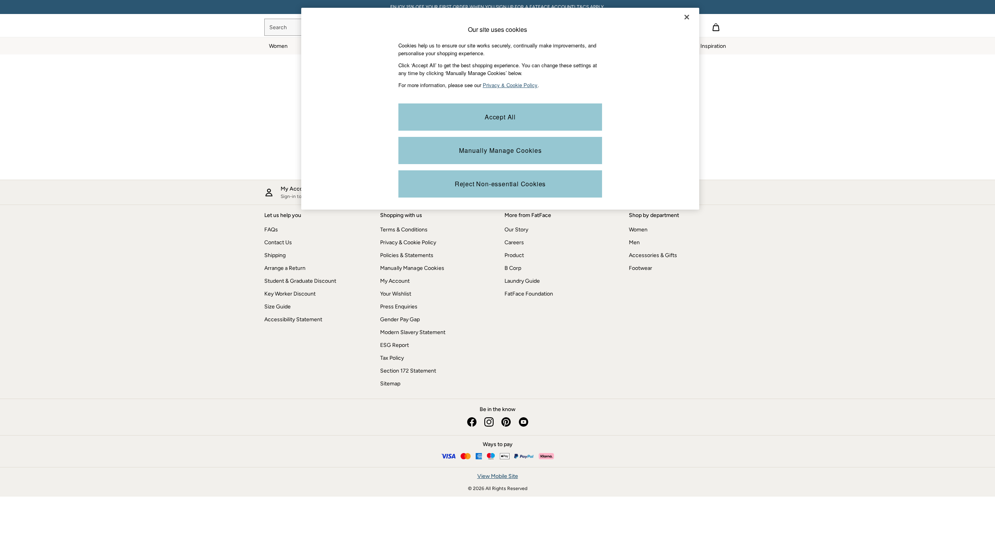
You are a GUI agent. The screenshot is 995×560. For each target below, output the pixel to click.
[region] (500, 109)
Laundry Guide (522, 281)
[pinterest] (506, 421)
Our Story (516, 229)
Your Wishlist (395, 293)
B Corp (512, 268)
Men (634, 242)
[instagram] (489, 421)
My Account (395, 281)
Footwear (640, 268)
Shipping (275, 255)
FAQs (271, 229)
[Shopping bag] (715, 27)
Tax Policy (392, 358)
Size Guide (277, 306)
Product (514, 255)
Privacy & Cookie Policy (408, 242)
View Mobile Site (497, 476)
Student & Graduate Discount (300, 281)
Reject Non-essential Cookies (500, 183)
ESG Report (394, 345)
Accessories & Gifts (653, 255)
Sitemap (390, 383)
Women (638, 229)
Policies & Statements (406, 255)
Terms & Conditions (404, 229)
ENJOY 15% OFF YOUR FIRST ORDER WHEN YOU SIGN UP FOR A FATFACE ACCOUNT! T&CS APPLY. (497, 7)
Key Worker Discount (290, 293)
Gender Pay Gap (400, 319)
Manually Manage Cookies (412, 268)
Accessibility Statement (293, 319)
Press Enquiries (398, 306)
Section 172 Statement (408, 371)
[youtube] (523, 421)
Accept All (500, 116)
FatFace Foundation (528, 293)
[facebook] (471, 421)
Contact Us (278, 242)
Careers (514, 242)
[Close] (686, 17)
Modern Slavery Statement (412, 332)
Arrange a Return (284, 268)
